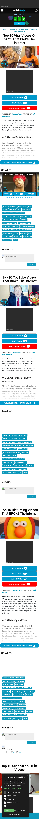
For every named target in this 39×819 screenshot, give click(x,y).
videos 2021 (26, 209)
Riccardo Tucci (17, 114)
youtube (24, 219)
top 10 (5, 240)
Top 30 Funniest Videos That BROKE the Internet (18, 174)
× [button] (27, 776)
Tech (29, 233)
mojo (15, 240)
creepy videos (16, 691)
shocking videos (18, 694)
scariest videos (8, 684)
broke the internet (9, 216)
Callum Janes (16, 352)
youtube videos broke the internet (15, 435)
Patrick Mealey (17, 590)
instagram (6, 455)
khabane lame (15, 230)
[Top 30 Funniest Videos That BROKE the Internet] (19, 182)
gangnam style (8, 462)
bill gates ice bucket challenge (14, 459)
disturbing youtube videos (12, 698)
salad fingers (20, 711)
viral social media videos (11, 452)
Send (31, 264)
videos (5, 209)
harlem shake (7, 465)
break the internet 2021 (11, 219)
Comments (7, 250)
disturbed (6, 691)
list (10, 240)
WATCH (6, 194)
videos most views (24, 223)
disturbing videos (9, 681)
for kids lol (14, 750)
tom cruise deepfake (27, 226)
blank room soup (19, 708)
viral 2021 (12, 209)
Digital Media (7, 236)
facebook (25, 452)
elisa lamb (22, 704)
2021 (19, 209)
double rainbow (20, 462)
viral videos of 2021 (9, 206)
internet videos (28, 445)
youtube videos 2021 (10, 223)
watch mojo (27, 236)
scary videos (7, 694)
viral (30, 206)
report (20, 752)
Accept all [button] (9, 810)
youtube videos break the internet (15, 438)
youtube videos (8, 445)
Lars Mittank (7, 708)
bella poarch (7, 233)
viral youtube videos (10, 701)
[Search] (36, 10)
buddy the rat (27, 230)
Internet (23, 233)
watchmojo (18, 236)
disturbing (20, 681)
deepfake (6, 230)
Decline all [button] (21, 810)
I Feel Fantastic (8, 711)
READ (29, 194)
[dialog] (15, 795)
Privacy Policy (16, 785)
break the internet (24, 216)
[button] (7, 198)
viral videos (22, 206)
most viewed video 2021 (10, 226)
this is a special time (10, 704)
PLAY (19, 23)
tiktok (16, 233)
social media (22, 449)
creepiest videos (28, 691)
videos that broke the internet (13, 213)
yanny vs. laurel (19, 465)
